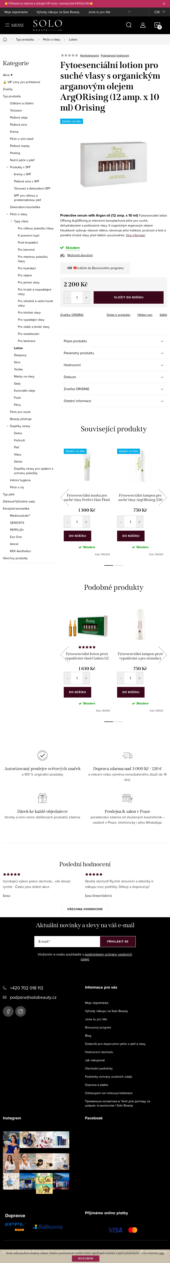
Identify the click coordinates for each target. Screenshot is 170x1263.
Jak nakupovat (95, 1060)
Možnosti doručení (80, 255)
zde (161, 1253)
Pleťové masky (20, 146)
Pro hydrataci (27, 268)
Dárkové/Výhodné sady (19, 501)
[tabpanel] (87, 502)
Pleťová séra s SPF (26, 181)
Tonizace (16, 110)
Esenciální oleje (24, 390)
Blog (88, 1035)
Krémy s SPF (22, 174)
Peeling (15, 153)
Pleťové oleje (19, 117)
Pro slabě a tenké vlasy (34, 327)
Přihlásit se (118, 941)
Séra (17, 362)
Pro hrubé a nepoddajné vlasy (34, 291)
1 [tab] (108, 565)
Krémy (14, 131)
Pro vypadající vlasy (31, 319)
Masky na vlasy (24, 376)
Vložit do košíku (128, 297)
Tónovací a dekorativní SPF (32, 188)
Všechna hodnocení (85, 909)
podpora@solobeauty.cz (33, 997)
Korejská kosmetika (16, 508)
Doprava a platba (96, 1085)
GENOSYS (17, 522)
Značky (8, 89)
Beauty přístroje (21, 419)
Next (162, 497)
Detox (18, 433)
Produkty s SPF (20, 167)
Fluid (17, 397)
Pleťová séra (18, 124)
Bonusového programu (108, 268)
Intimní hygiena (20, 480)
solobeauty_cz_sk (20, 1011)
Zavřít (84, 313)
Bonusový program (98, 1027)
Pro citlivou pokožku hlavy (36, 228)
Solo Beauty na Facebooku (8, 1011)
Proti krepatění (28, 242)
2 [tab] (118, 565)
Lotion (18, 348)
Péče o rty (17, 487)
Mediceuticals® (20, 515)
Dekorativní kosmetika (25, 207)
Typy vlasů (21, 221)
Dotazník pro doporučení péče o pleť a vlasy (115, 1044)
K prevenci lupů (28, 235)
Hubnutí (19, 440)
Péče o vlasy (18, 214)
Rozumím (85, 1258)
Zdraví (18, 461)
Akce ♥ (7, 75)
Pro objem (25, 275)
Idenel (14, 544)
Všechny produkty (15, 558)
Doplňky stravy (20, 426)
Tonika (18, 369)
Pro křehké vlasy (29, 312)
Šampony (20, 355)
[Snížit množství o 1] (67, 297)
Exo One (16, 537)
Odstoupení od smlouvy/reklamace (109, 1093)
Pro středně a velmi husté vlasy (35, 303)
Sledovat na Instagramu (39, 1200)
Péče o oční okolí (21, 139)
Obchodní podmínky (99, 1068)
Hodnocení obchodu (99, 1052)
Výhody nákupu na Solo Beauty (58, 12)
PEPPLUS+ (17, 530)
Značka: (71, 315)
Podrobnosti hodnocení (115, 55)
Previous (64, 497)
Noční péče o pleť (22, 160)
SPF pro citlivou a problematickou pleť (27, 197)
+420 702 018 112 (26, 988)
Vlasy (17, 454)
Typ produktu (12, 96)
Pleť (16, 447)
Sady (17, 383)
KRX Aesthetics (20, 551)
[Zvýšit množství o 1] (86, 297)
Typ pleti (8, 494)
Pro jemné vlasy (29, 282)
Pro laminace (26, 341)
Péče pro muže (20, 412)
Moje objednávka (16, 12)
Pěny (17, 405)
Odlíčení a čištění (21, 103)
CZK (157, 12)
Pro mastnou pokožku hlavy (33, 258)
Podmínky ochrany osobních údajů (108, 1076)
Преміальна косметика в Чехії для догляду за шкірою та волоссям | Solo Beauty (117, 1103)
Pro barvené (26, 249)
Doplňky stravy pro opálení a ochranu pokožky (33, 470)
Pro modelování (28, 334)
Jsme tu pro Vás (99, 12)
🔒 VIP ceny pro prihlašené (21, 82)
